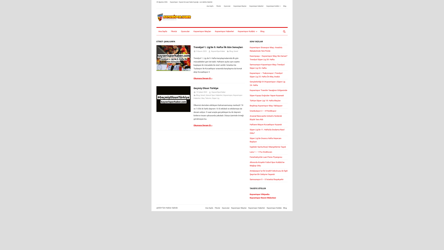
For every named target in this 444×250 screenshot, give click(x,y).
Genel (236, 51)
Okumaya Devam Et (202, 78)
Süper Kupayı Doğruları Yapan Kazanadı (267, 95)
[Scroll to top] (439, 245)
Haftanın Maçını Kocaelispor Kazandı (266, 124)
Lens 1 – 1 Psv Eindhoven (261, 152)
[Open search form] (284, 31)
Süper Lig (215, 98)
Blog (284, 6)
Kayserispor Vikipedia (259, 194)
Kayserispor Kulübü (272, 6)
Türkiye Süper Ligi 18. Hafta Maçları (265, 100)
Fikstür (218, 6)
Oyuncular (227, 6)
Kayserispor (227, 95)
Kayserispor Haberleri (256, 6)
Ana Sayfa (210, 6)
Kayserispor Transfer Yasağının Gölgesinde (268, 90)
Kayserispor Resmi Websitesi (263, 198)
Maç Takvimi (206, 98)
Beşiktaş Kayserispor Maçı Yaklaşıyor (266, 106)
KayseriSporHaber (218, 51)
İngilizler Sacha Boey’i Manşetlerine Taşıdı (268, 147)
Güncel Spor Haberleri (214, 95)
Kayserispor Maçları (239, 6)
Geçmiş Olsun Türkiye (206, 88)
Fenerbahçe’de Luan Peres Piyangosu (266, 157)
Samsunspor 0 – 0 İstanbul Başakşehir (267, 179)
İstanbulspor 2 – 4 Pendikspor (263, 111)
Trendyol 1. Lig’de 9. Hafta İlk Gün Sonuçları (218, 47)
